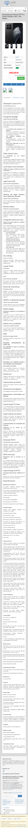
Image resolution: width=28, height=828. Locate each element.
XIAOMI (17, 57)
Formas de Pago (19, 803)
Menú (4, 10)
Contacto (18, 10)
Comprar (20, 78)
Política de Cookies (22, 826)
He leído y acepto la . (13, 792)
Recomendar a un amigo (18, 97)
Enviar (20, 796)
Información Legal (19, 800)
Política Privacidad (7, 801)
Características (6, 97)
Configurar (4, 818)
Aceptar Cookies (17, 818)
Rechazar (10, 818)
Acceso (11, 10)
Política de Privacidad (8, 789)
